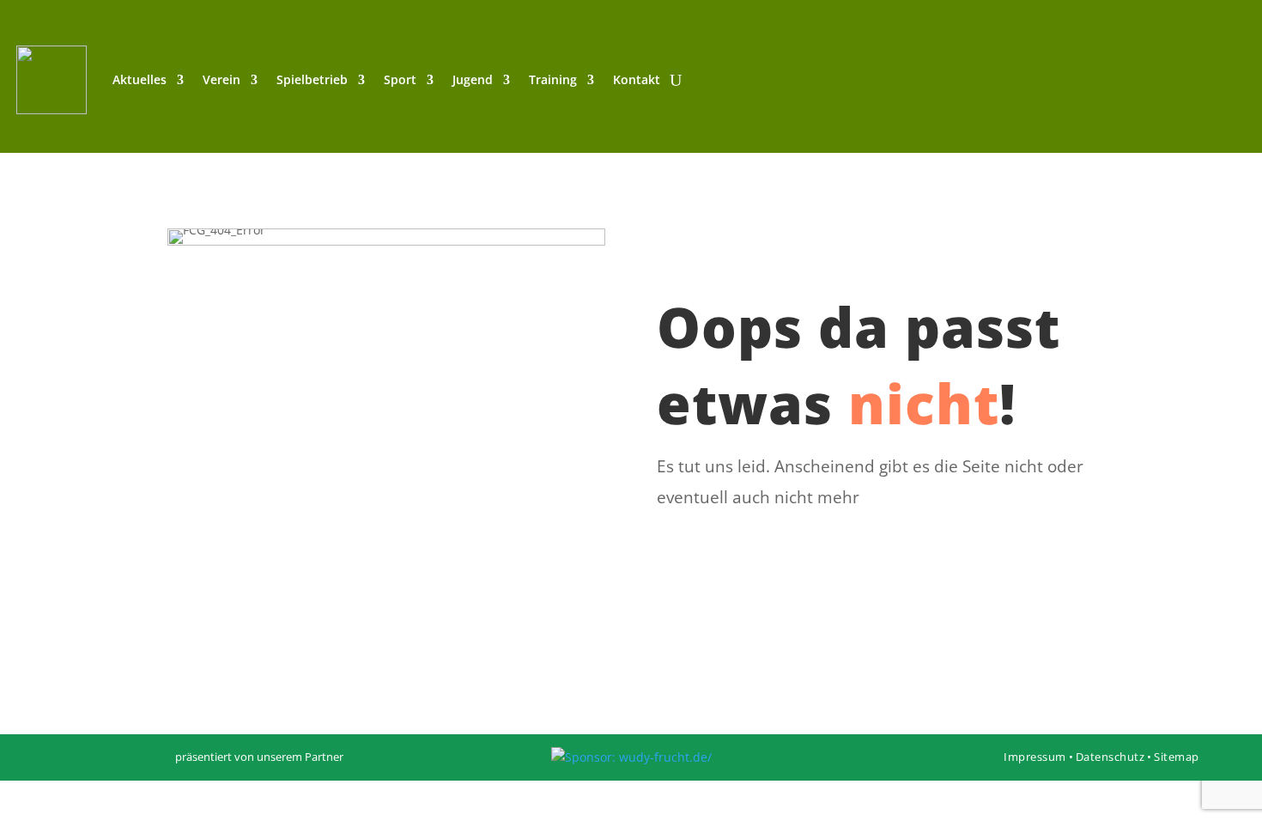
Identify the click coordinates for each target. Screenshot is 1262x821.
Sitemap (1176, 756)
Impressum (1035, 756)
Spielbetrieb (312, 79)
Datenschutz (1110, 756)
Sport (400, 79)
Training (553, 79)
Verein (221, 79)
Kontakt (636, 79)
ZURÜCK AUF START (875, 552)
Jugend (472, 79)
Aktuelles (139, 79)
